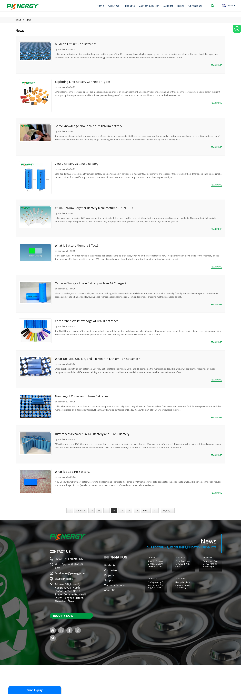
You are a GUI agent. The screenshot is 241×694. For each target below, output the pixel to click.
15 (129, 510)
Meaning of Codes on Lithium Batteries (81, 396)
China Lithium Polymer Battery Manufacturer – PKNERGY (94, 208)
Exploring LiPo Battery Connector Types (82, 82)
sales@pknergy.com (73, 573)
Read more (216, 65)
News (28, 20)
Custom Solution (149, 6)
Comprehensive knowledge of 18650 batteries (86, 321)
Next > (146, 510)
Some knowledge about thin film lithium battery (88, 126)
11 (99, 510)
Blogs (180, 6)
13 (114, 510)
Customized (111, 570)
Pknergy (68, 579)
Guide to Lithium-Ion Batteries (75, 44)
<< (70, 510)
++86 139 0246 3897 (69, 566)
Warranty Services (114, 585)
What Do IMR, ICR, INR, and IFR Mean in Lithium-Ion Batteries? (97, 359)
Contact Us (195, 6)
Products (129, 6)
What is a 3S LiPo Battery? (72, 471)
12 (107, 510)
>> (155, 510)
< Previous (80, 510)
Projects (109, 575)
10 (91, 510)
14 (122, 510)
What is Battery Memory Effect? (76, 245)
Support (168, 6)
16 (137, 510)
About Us (113, 6)
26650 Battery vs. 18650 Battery (76, 164)
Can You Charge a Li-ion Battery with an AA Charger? (90, 283)
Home (100, 6)
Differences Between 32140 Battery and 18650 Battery (92, 434)
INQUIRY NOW (63, 615)
